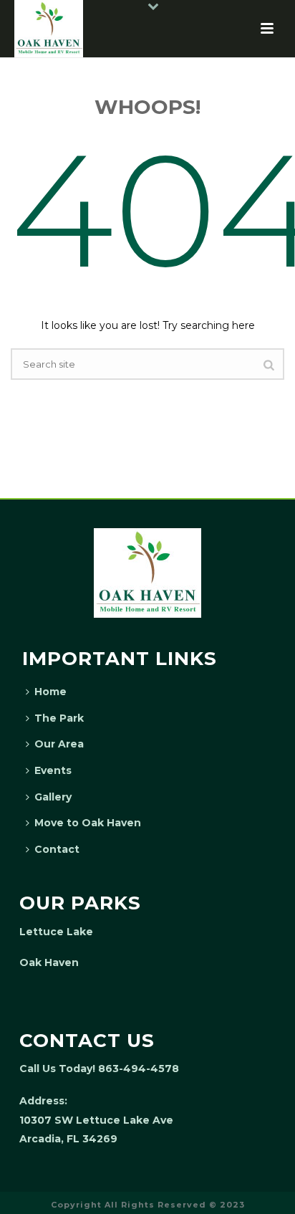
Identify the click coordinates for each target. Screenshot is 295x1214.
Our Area (59, 743)
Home (50, 691)
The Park (59, 718)
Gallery (53, 796)
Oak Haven (49, 962)
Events (53, 770)
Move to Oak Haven (87, 822)
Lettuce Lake (56, 931)
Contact (56, 849)
